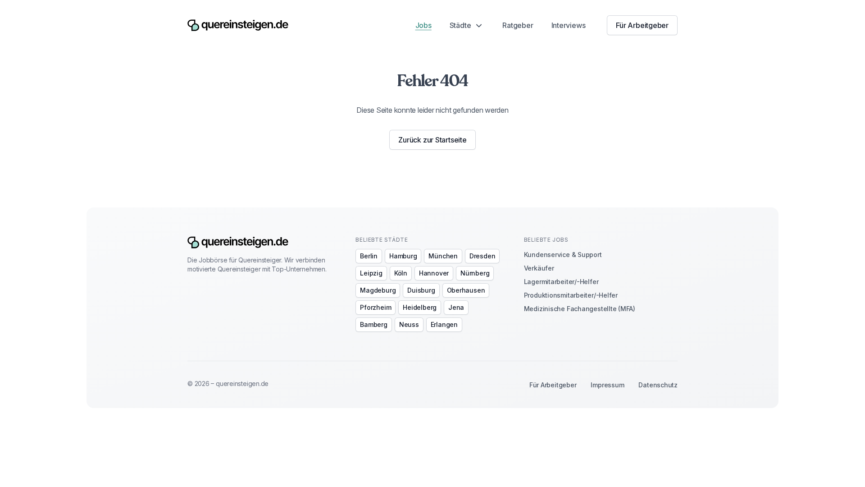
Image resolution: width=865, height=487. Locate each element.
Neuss (409, 324)
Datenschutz (658, 385)
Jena (456, 307)
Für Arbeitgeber (642, 25)
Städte (460, 25)
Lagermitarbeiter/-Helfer (561, 281)
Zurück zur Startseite (432, 139)
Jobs (423, 25)
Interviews (568, 25)
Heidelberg (420, 307)
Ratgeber (517, 25)
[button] (467, 25)
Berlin (369, 256)
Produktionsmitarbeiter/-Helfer (571, 295)
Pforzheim (375, 307)
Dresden (482, 256)
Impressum (607, 385)
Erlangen (444, 324)
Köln (400, 273)
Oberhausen (466, 290)
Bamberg (373, 324)
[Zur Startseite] (237, 25)
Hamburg (403, 256)
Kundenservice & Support (563, 254)
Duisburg (421, 290)
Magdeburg (378, 290)
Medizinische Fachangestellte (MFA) (579, 308)
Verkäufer (539, 268)
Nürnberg (474, 273)
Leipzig (371, 273)
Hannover (434, 273)
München (442, 256)
